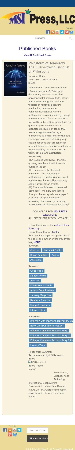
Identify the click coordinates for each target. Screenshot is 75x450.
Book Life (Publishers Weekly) (46, 325)
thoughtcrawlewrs (40, 305)
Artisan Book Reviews (42, 290)
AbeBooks (36, 259)
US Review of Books (41, 285)
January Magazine (40, 295)
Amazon (34, 250)
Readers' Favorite (40, 300)
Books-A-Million (38, 255)
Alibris (55, 255)
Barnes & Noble (52, 250)
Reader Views (38, 275)
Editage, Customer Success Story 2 (49, 335)
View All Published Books (37, 55)
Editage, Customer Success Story (48, 330)
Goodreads (36, 270)
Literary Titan (37, 310)
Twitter (55, 232)
